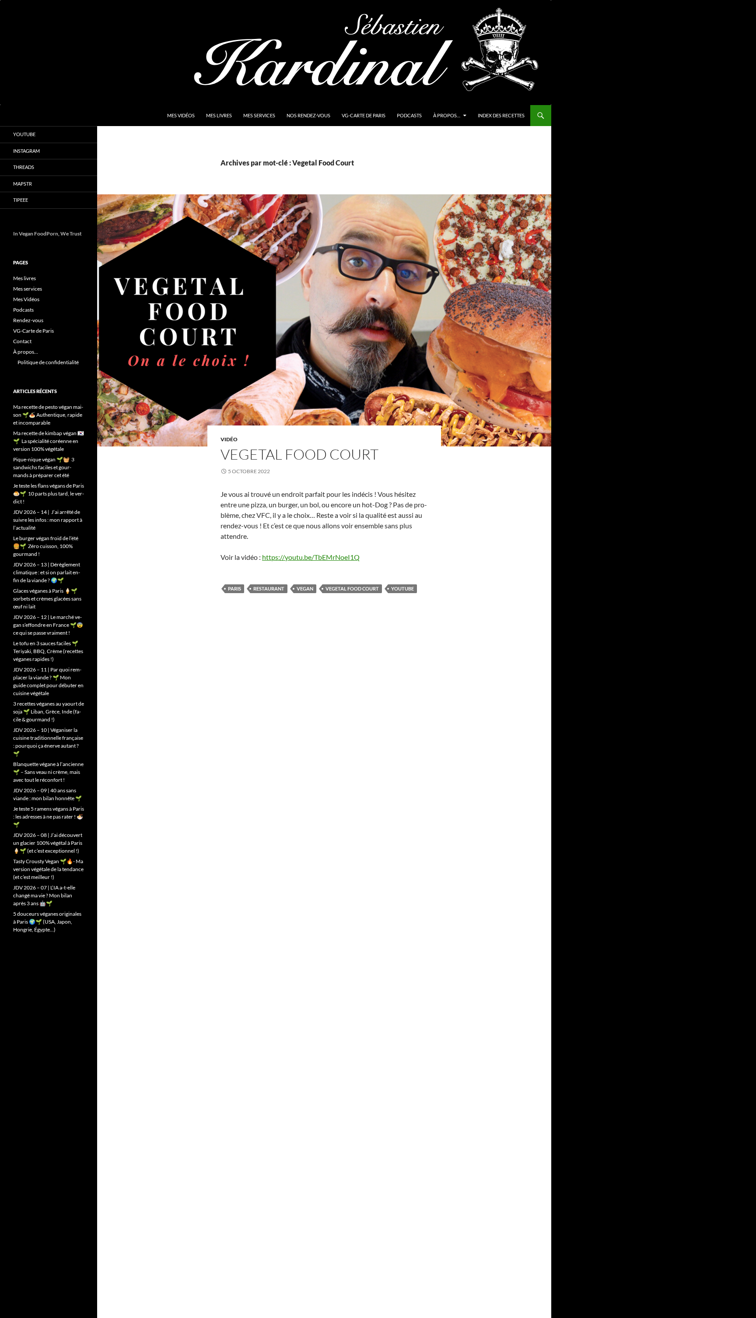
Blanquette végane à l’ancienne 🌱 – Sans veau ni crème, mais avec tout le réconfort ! (48, 772)
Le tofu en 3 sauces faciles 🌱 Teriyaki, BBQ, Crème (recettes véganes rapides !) (48, 651)
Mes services (259, 115)
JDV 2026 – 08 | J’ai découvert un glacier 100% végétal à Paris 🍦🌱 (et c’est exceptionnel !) (47, 843)
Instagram (26, 151)
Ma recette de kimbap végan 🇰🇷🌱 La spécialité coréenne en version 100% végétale (48, 441)
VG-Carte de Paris (363, 115)
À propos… (446, 115)
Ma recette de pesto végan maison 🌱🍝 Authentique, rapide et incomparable (48, 415)
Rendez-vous (28, 320)
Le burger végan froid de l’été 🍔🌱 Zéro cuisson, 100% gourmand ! (45, 546)
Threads (23, 167)
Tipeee (20, 200)
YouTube (24, 134)
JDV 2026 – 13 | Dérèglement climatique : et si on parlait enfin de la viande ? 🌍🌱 (46, 572)
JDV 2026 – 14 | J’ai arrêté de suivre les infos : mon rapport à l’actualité (47, 520)
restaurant (268, 588)
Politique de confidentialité (48, 362)
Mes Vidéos (181, 115)
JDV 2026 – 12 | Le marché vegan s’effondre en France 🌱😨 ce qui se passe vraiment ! (48, 625)
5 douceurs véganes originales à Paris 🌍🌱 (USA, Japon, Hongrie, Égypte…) (47, 921)
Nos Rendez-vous (308, 115)
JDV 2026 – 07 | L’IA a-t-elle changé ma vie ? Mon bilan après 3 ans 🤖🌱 (44, 895)
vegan (305, 588)
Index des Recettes (501, 115)
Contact (22, 341)
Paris (234, 588)
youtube (402, 588)
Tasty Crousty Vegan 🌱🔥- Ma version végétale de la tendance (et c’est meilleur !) (48, 869)
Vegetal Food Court (299, 454)
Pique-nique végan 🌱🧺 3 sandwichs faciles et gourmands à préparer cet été (43, 467)
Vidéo (229, 439)
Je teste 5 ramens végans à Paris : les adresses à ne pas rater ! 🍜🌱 (48, 816)
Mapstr (22, 183)
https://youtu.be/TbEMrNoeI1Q (311, 557)
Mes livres (219, 115)
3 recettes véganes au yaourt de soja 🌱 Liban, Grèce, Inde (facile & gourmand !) (48, 711)
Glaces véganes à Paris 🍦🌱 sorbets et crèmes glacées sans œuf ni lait (47, 598)
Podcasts (409, 115)
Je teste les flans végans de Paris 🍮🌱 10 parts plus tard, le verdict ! (48, 493)
